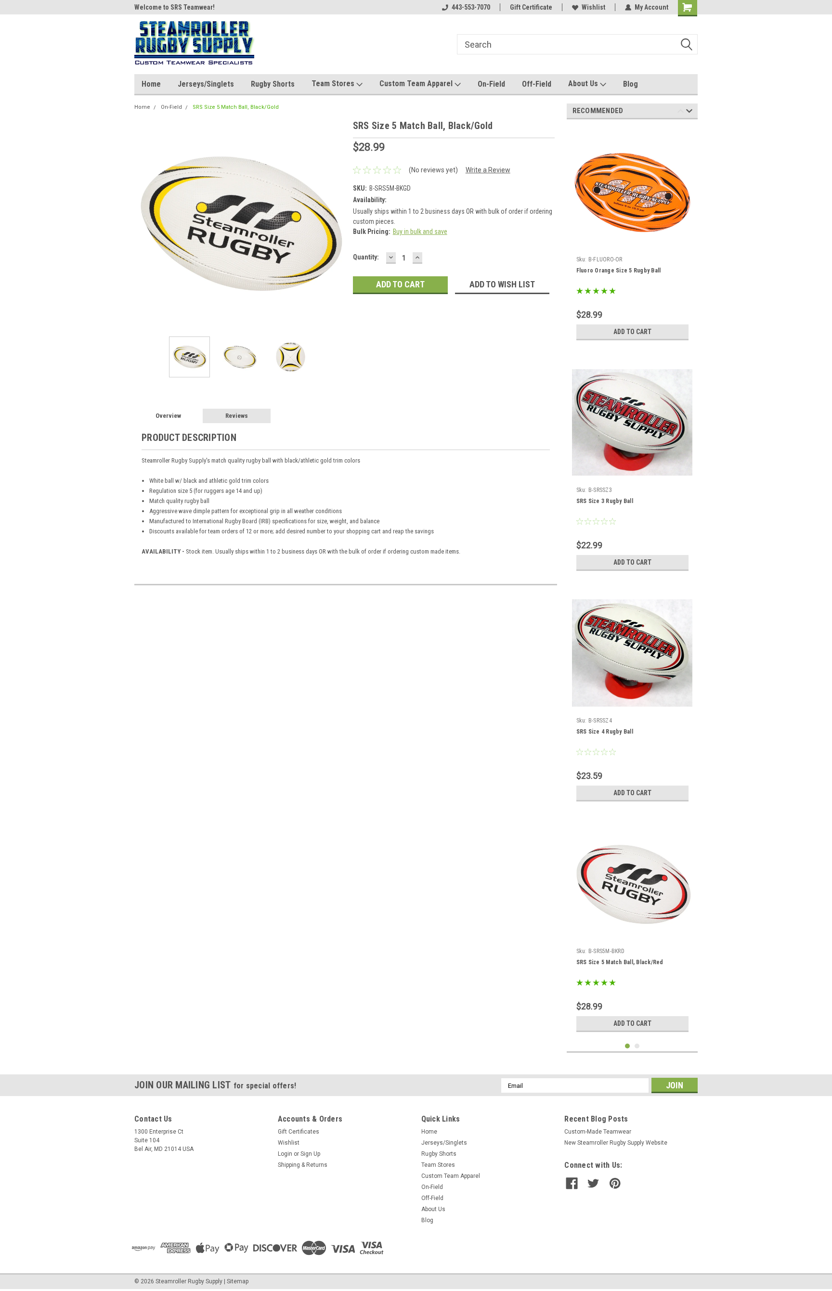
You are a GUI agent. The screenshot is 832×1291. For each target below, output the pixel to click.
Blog (630, 84)
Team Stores (334, 83)
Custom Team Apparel (417, 83)
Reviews (236, 415)
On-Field (491, 84)
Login (285, 1153)
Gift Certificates (298, 1131)
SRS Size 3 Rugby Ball (604, 501)
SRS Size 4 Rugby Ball (604, 731)
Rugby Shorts (273, 84)
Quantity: (366, 257)
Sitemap (237, 1281)
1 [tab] (627, 1046)
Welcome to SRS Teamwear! (174, 7)
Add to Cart (632, 332)
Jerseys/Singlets (206, 84)
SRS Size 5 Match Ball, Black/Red (619, 962)
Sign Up (310, 1153)
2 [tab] (637, 1046)
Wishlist (593, 7)
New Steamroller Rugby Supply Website (615, 1142)
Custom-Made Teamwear (597, 1131)
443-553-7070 (471, 7)
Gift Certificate (531, 7)
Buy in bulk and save (420, 231)
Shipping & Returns (302, 1165)
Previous (144, 223)
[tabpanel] (632, 236)
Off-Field (536, 84)
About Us (584, 83)
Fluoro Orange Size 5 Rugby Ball (618, 270)
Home (151, 84)
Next (336, 223)
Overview (168, 415)
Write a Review (488, 170)
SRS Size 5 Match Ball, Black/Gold (236, 107)
